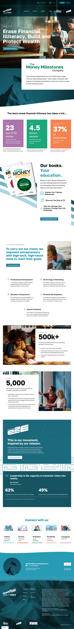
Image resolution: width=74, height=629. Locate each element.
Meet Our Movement (15, 457)
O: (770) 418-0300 (33, 565)
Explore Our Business (13, 265)
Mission (25, 589)
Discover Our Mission (10, 48)
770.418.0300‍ (44, 611)
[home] (7, 11)
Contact (67, 564)
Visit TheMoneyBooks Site (49, 219)
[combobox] (5, 627)
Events (33, 592)
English (4, 627)
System (25, 592)
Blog (24, 599)
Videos (25, 596)
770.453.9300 (65, 615)
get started (33, 596)
